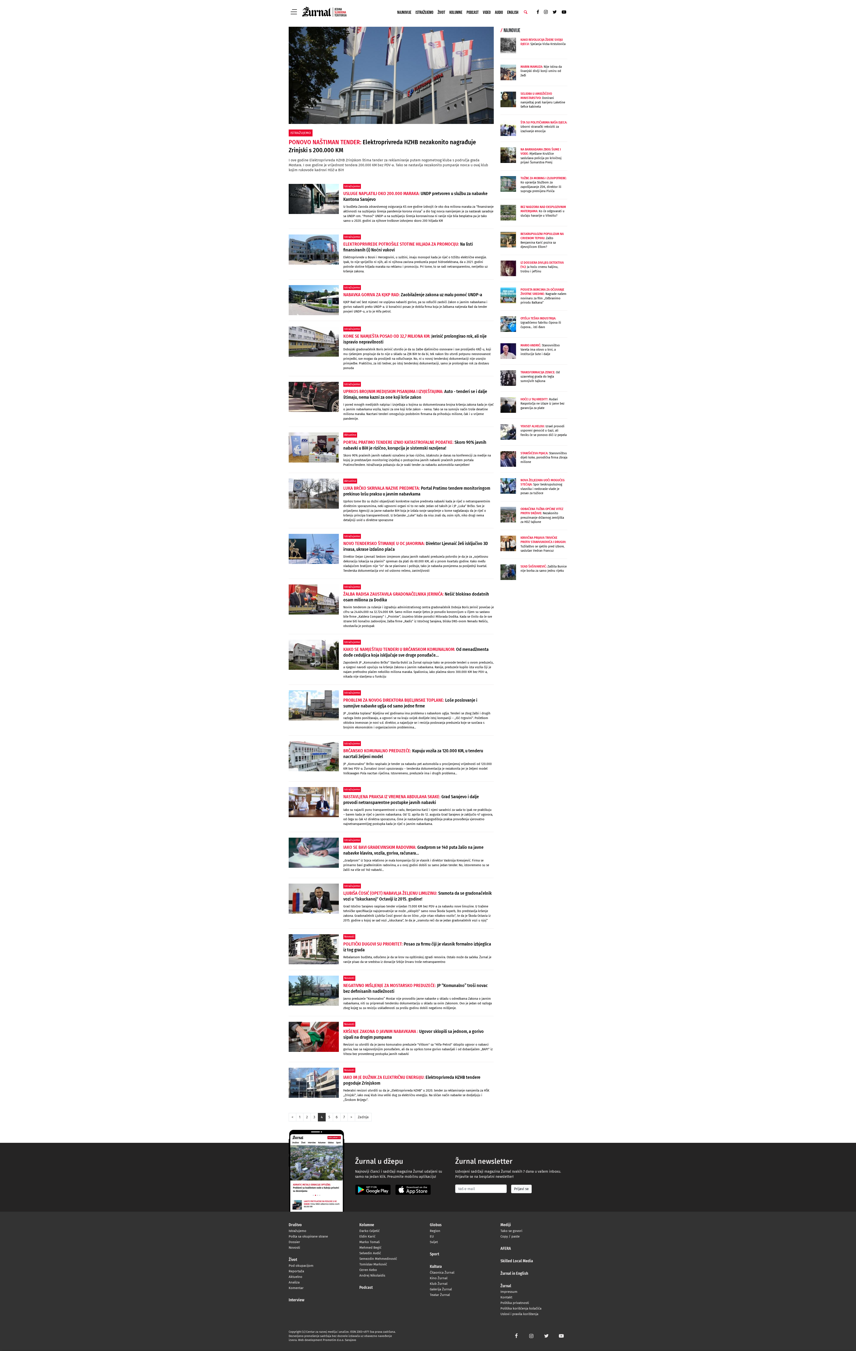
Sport (434, 1254)
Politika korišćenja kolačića (520, 1308)
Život (441, 12)
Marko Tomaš (369, 1242)
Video (487, 12)
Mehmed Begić (370, 1248)
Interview (296, 1300)
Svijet (434, 1242)
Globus (436, 1225)
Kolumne (455, 12)
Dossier (294, 1242)
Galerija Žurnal (441, 1289)
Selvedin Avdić (370, 1253)
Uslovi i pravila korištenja (519, 1314)
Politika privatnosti (514, 1303)
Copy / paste (510, 1236)
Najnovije (404, 12)
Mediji (505, 1225)
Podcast (473, 12)
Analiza (294, 1282)
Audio (499, 12)
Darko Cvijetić (369, 1231)
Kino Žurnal (438, 1278)
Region (435, 1231)
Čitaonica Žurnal (442, 1273)
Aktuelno (295, 1277)
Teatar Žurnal (440, 1295)
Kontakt (506, 1297)
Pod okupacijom (301, 1266)
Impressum (508, 1292)
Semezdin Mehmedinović (378, 1259)
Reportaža (296, 1271)
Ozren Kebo (368, 1270)
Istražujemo (424, 12)
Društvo (295, 1225)
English (512, 12)
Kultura (436, 1267)
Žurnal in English (514, 1273)
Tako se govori (511, 1231)
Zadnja (363, 1117)
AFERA (505, 1248)
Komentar (296, 1288)
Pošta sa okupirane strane (308, 1236)
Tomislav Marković (373, 1264)
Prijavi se (521, 1189)
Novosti (294, 1248)
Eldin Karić (367, 1236)
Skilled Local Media (516, 1261)
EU (432, 1236)
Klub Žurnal (438, 1284)
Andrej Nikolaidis (372, 1275)
